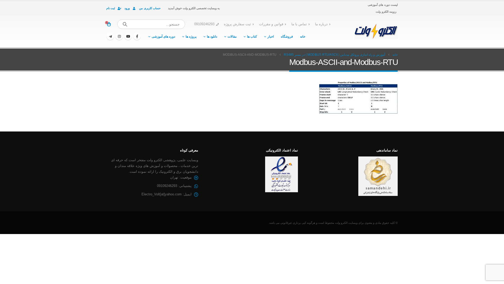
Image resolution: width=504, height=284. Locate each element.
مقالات (232, 36)
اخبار (270, 36)
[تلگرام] (110, 36)
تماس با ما (299, 24)
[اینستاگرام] (119, 36)
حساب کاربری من (150, 8)
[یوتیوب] (128, 36)
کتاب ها (252, 36)
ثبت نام (110, 8)
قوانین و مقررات (271, 24)
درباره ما (321, 24)
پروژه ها (191, 36)
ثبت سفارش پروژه (237, 24)
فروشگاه (287, 36)
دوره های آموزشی (163, 36)
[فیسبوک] (137, 36)
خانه (302, 36)
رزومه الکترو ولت (386, 11)
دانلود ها (212, 36)
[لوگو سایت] (376, 31)
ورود (127, 8)
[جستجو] (125, 24)
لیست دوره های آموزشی (383, 4)
